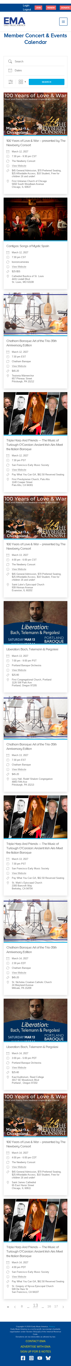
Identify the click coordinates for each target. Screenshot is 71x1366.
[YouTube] (39, 1358)
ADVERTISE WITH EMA (35, 1346)
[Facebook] (23, 1358)
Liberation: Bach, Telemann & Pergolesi (32, 649)
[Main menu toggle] (63, 22)
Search (46, 82)
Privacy (52, 1326)
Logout (27, 9)
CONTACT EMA (36, 1341)
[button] (38, 7)
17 (56, 1306)
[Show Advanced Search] (10, 82)
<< (8, 1307)
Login (26, 5)
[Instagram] (31, 1358)
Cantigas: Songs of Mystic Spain (27, 246)
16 (49, 1306)
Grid (21, 82)
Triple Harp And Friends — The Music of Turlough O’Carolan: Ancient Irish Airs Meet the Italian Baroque (34, 445)
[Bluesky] (48, 1358)
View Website (19, 166)
